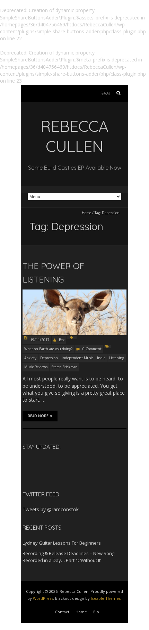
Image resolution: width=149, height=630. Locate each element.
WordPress (43, 598)
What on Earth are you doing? (48, 348)
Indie (101, 357)
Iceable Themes (106, 598)
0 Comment (92, 348)
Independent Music (77, 357)
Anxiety (30, 357)
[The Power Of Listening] (74, 287)
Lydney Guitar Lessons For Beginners (62, 543)
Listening (116, 357)
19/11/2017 (39, 339)
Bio (96, 611)
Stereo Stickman (64, 366)
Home (86, 212)
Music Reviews (35, 366)
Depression (49, 357)
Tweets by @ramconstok (51, 509)
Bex (61, 339)
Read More (38, 416)
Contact (62, 611)
